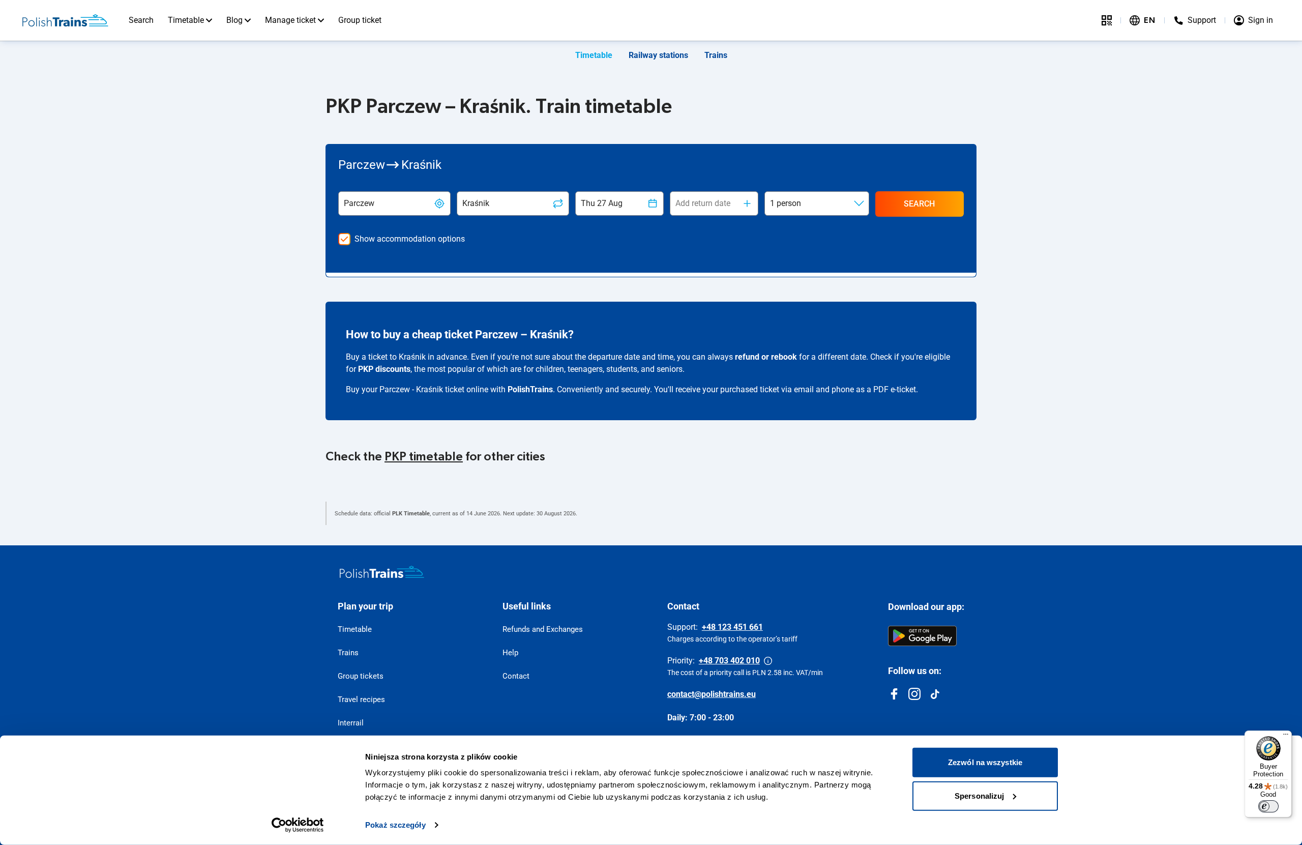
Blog (234, 20)
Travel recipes (361, 699)
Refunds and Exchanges (542, 629)
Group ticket (359, 20)
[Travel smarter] (1107, 20)
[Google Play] (922, 636)
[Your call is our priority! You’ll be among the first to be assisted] (768, 661)
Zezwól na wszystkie (985, 762)
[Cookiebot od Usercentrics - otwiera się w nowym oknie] (297, 825)
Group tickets (360, 676)
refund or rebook (766, 357)
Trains (715, 55)
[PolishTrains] (382, 572)
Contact (515, 676)
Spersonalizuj (979, 795)
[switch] (1268, 806)
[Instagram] (914, 694)
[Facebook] (894, 694)
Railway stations (658, 55)
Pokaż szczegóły (395, 825)
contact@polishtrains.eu (711, 694)
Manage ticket (290, 20)
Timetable (186, 20)
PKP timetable (423, 457)
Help (510, 652)
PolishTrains (530, 389)
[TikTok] (935, 694)
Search (141, 20)
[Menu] (1286, 737)
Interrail (351, 722)
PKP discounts (384, 369)
